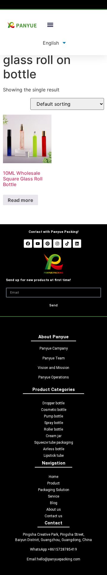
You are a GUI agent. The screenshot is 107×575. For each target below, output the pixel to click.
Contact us (53, 516)
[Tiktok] (67, 243)
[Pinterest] (47, 243)
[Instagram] (57, 243)
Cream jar (54, 436)
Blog (53, 503)
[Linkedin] (77, 243)
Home (53, 477)
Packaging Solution (53, 490)
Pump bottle (53, 416)
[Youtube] (38, 243)
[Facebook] (28, 243)
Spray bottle (53, 423)
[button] (50, 25)
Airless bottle (53, 449)
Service (53, 496)
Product (53, 483)
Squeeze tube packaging (53, 442)
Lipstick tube (54, 456)
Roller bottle (53, 429)
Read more (20, 200)
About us (53, 509)
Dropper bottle (53, 403)
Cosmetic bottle (53, 410)
